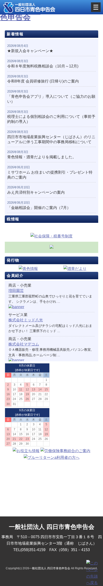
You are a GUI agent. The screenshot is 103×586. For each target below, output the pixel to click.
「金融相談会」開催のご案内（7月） (39, 208)
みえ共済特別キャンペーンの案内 (36, 192)
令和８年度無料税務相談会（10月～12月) (42, 66)
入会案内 (51, 468)
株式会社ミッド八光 (25, 320)
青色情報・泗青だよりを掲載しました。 (41, 157)
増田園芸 (16, 291)
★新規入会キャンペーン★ (30, 51)
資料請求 (51, 482)
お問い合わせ (51, 497)
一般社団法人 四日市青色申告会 (49, 568)
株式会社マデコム (23, 344)
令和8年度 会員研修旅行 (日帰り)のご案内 (43, 81)
